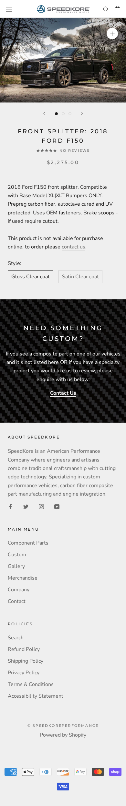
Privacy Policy (23, 672)
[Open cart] (117, 9)
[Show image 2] (63, 113)
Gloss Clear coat (30, 276)
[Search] (106, 9)
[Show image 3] (69, 113)
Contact (17, 601)
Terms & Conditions (31, 684)
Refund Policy (24, 649)
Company (18, 589)
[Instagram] (41, 506)
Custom (17, 554)
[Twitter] (25, 506)
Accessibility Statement (35, 696)
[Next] (82, 113)
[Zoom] (112, 33)
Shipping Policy (25, 661)
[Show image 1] (56, 113)
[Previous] (44, 113)
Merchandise (22, 578)
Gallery (16, 566)
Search (16, 637)
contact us (73, 246)
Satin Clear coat (80, 276)
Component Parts (28, 543)
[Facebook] (10, 506)
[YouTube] (56, 506)
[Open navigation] (9, 9)
